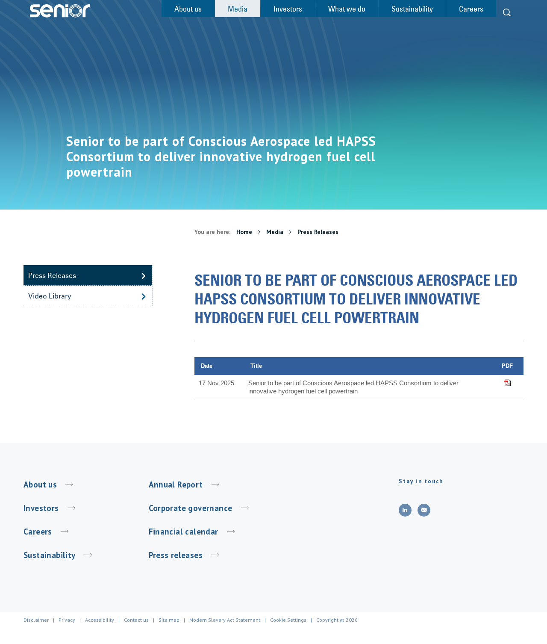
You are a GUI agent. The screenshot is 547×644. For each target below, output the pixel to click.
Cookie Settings (288, 620)
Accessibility (99, 620)
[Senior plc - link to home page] (60, 11)
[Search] (507, 13)
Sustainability (50, 555)
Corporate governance (190, 508)
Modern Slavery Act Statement (224, 620)
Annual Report (176, 484)
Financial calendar (183, 531)
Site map (169, 620)
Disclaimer (36, 620)
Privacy (67, 620)
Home (245, 232)
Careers (38, 531)
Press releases (176, 555)
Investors (41, 508)
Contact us (136, 620)
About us (40, 484)
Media (275, 232)
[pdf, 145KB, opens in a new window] (507, 382)
